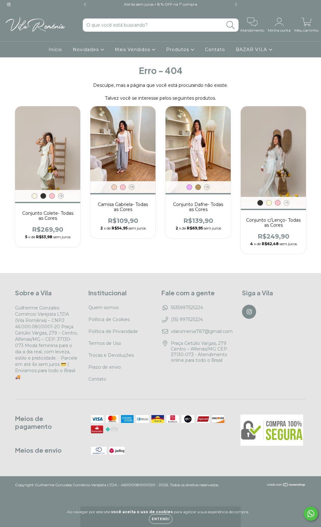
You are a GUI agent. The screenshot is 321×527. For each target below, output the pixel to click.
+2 (61, 196)
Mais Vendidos (133, 49)
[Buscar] (230, 25)
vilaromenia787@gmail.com (202, 331)
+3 (131, 187)
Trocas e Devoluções (111, 355)
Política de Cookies (109, 319)
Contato (215, 49)
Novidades (86, 49)
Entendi (161, 519)
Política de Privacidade (113, 331)
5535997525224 (187, 307)
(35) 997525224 (187, 319)
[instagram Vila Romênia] (9, 4)
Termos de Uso (104, 343)
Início (55, 49)
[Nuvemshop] (286, 485)
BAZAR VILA (252, 49)
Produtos (178, 49)
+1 (286, 203)
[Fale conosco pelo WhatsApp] (311, 514)
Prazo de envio (104, 367)
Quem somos (103, 307)
